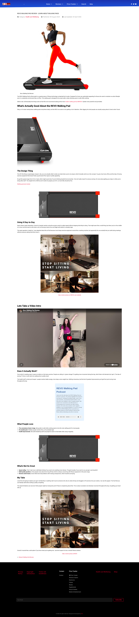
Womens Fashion (73, 578)
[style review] (6, 4)
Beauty (71, 585)
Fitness (71, 582)
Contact (61, 575)
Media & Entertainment (75, 592)
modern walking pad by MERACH (73, 102)
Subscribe (118, 600)
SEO (82, 613)
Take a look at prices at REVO (69, 554)
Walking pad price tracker (23, 184)
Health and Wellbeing (32, 17)
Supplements (72, 587)
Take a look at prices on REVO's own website (69, 295)
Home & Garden (73, 589)
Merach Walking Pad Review (26, 557)
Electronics (72, 580)
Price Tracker (74, 575)
